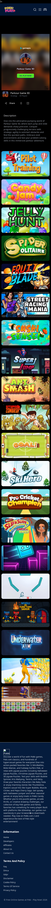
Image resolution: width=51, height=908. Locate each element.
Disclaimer (8, 878)
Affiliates (7, 845)
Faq (5, 866)
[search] (35, 9)
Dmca (6, 870)
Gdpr (5, 874)
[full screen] (28, 103)
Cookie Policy (9, 882)
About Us (7, 849)
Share (12, 103)
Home (6, 837)
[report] (21, 103)
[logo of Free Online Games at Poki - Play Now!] (10, 9)
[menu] (40, 9)
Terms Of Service (11, 886)
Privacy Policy (9, 890)
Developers (8, 841)
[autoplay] (45, 9)
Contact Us (8, 853)
